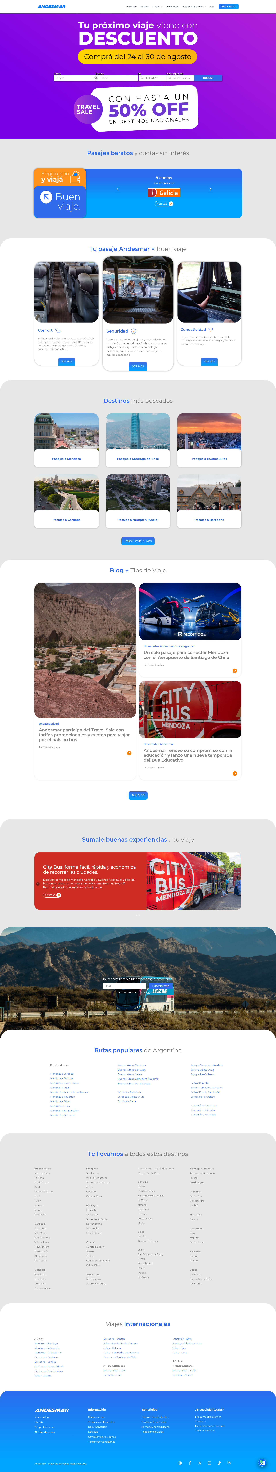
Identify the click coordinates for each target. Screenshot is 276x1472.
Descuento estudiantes (155, 1417)
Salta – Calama (42, 1375)
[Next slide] (210, 189)
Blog (212, 6)
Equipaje (93, 1431)
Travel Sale (132, 6)
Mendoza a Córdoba (61, 1073)
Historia (38, 1422)
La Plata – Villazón (182, 1375)
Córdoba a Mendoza (129, 1092)
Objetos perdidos (205, 1430)
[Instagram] (180, 1463)
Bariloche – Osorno (114, 1338)
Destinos (145, 6)
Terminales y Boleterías (101, 1422)
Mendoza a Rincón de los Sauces (69, 1092)
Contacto (200, 1421)
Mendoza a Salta (59, 1101)
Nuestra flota (41, 1417)
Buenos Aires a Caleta (130, 1074)
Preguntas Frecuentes (192, 6)
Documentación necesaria (210, 1426)
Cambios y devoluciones (102, 1436)
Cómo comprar (96, 1417)
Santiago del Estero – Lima (187, 1343)
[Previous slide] (118, 189)
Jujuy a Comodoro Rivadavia (207, 1065)
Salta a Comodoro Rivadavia (207, 1087)
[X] (199, 1463)
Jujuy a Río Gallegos (202, 1074)
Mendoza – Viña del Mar (48, 1352)
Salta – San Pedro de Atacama (120, 1343)
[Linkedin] (229, 1463)
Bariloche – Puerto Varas (48, 1371)
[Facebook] (190, 1463)
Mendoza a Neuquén (62, 1096)
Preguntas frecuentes (208, 1417)
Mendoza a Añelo (60, 1087)
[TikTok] (219, 1463)
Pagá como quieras (152, 1431)
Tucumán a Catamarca (204, 1105)
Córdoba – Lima (112, 1375)
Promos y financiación (154, 1422)
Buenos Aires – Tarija (184, 1370)
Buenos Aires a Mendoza (132, 1065)
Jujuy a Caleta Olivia (202, 1069)
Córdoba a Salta (127, 1101)
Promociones (172, 6)
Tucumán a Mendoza (203, 1114)
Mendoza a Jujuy (60, 1106)
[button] (229, 6)
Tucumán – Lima (182, 1338)
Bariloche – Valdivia (45, 1361)
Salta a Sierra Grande (203, 1096)
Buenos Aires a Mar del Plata (134, 1083)
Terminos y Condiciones (101, 1441)
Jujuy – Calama (112, 1348)
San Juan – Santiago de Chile (119, 1357)
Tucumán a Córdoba (203, 1110)
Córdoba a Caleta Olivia (131, 1096)
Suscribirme (160, 986)
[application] (161, 6)
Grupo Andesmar (44, 1427)
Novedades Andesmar (159, 646)
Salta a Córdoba (200, 1083)
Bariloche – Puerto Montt (49, 1366)
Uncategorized (49, 723)
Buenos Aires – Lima (114, 1370)
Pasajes (156, 6)
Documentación (97, 1427)
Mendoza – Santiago (46, 1343)
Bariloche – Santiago (46, 1357)
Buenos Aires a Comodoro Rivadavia (138, 1079)
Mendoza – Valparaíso (46, 1348)
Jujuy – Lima (179, 1352)
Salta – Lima (179, 1348)
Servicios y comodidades (155, 1427)
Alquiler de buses (44, 1432)
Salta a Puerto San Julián (205, 1092)
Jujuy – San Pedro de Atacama (121, 1352)
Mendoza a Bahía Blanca (64, 1110)
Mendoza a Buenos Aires (64, 1083)
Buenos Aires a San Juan (132, 1069)
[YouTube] (209, 1463)
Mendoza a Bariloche (62, 1115)
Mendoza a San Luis (61, 1078)
